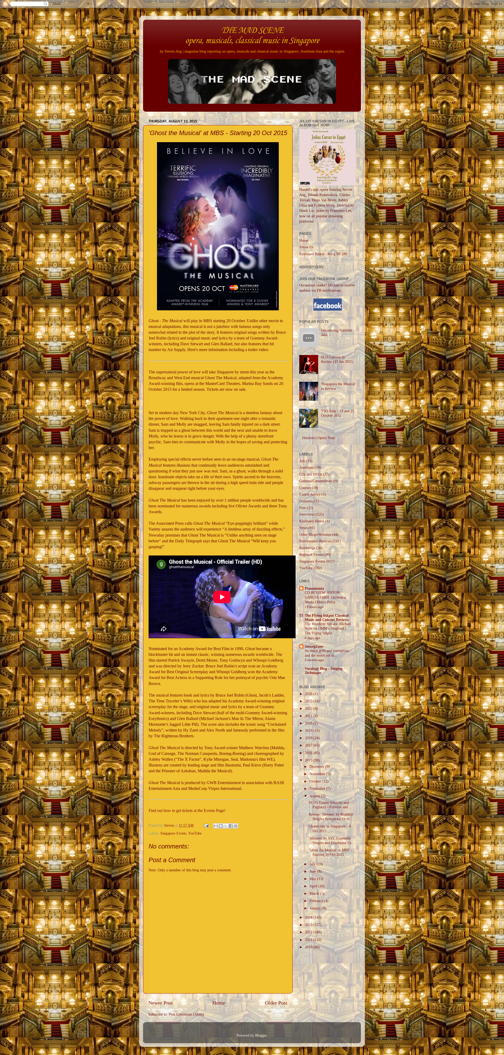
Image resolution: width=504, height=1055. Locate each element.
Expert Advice (310, 494)
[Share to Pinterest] (235, 825)
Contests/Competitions (315, 481)
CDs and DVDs (310, 474)
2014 (309, 917)
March (314, 893)
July (313, 864)
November (317, 774)
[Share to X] (225, 825)
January (315, 908)
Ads (302, 461)
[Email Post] (206, 825)
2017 (309, 745)
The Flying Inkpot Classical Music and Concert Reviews (327, 617)
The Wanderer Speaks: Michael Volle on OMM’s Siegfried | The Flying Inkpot (328, 628)
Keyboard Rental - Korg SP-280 (323, 254)
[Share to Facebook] (230, 825)
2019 (309, 730)
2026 (309, 694)
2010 (309, 947)
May (313, 879)
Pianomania (314, 588)
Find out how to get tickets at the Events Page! (187, 810)
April (313, 886)
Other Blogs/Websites (315, 534)
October (315, 781)
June (313, 871)
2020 (309, 723)
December (317, 766)
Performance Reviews (315, 541)
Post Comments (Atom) (186, 1014)
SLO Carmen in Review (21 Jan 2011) (337, 359)
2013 (309, 925)
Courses (305, 488)
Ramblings (307, 548)
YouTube (195, 833)
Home (218, 1003)
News (303, 528)
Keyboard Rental (311, 521)
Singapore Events (173, 833)
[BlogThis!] (220, 825)
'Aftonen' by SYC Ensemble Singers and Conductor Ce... (332, 840)
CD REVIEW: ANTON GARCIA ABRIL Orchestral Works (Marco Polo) (325, 597)
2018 (309, 738)
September (317, 788)
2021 (309, 716)
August (315, 796)
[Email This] (215, 825)
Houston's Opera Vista (318, 438)
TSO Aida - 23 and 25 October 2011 (337, 413)
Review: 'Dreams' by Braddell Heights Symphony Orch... (331, 816)
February (316, 901)
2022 (309, 708)
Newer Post (160, 1003)
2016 (309, 753)
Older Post (276, 1003)
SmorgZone (314, 646)
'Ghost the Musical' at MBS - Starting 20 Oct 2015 (330, 852)
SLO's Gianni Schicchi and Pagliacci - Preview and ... (330, 804)
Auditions (306, 467)
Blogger (261, 1035)
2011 (309, 940)
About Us (306, 247)
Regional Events (311, 554)
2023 (309, 701)
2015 (309, 760)
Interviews (307, 514)
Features (305, 501)
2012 (309, 932)
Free (302, 508)
